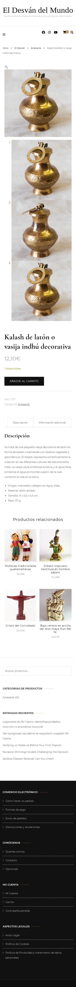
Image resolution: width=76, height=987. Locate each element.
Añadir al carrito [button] (21, 544)
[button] (6, 67)
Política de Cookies (17, 944)
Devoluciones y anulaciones (22, 827)
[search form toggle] (72, 32)
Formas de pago (15, 809)
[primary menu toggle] (5, 34)
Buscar (67, 671)
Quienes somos (15, 851)
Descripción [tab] (20, 422)
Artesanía (24, 404)
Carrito (9, 902)
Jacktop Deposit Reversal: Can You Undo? (28, 758)
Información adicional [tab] (52, 422)
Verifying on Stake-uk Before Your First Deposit (32, 745)
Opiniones (11, 869)
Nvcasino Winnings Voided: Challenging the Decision (35, 752)
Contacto (11, 860)
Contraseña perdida (17, 910)
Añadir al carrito (24, 381)
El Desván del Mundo (38, 10)
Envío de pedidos (16, 818)
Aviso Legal (12, 935)
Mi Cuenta (11, 893)
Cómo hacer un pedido (19, 801)
